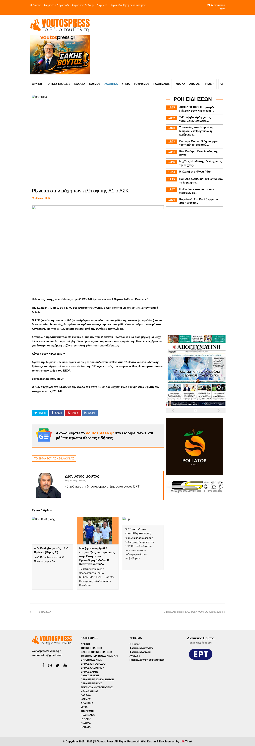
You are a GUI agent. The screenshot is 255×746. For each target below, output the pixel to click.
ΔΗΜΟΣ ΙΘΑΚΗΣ (90, 675)
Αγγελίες (102, 5)
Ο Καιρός (35, 5)
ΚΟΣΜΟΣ (86, 699)
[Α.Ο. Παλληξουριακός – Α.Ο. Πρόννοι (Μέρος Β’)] (52, 530)
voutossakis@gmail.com (47, 655)
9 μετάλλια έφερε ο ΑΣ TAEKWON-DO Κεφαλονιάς (193, 611)
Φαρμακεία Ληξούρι (83, 5)
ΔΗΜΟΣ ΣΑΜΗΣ (89, 671)
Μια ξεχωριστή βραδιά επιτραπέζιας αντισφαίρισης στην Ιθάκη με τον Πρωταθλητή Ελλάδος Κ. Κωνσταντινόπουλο (97, 556)
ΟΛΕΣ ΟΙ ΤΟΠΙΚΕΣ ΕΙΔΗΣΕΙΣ (96, 652)
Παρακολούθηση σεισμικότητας (128, 5)
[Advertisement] (162, 46)
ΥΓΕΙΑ (84, 707)
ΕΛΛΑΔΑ (86, 695)
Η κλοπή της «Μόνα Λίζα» (195, 171)
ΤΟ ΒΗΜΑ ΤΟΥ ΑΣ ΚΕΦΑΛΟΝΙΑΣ (54, 458)
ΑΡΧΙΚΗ (85, 644)
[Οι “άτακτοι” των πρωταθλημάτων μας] (143, 521)
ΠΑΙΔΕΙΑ (86, 727)
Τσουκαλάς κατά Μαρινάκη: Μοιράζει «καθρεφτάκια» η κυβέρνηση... (196, 131)
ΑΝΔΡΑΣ (86, 723)
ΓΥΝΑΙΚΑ (86, 719)
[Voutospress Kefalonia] (60, 25)
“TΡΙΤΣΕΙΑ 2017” (42, 611)
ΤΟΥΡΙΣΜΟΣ (87, 711)
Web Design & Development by (166, 741)
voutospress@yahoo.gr (46, 650)
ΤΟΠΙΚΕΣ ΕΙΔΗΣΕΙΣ (91, 648)
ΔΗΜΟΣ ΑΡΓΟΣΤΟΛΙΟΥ (94, 663)
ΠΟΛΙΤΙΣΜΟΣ (88, 715)
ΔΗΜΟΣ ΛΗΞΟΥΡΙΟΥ (92, 667)
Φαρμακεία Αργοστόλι (56, 5)
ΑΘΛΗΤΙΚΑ (87, 703)
